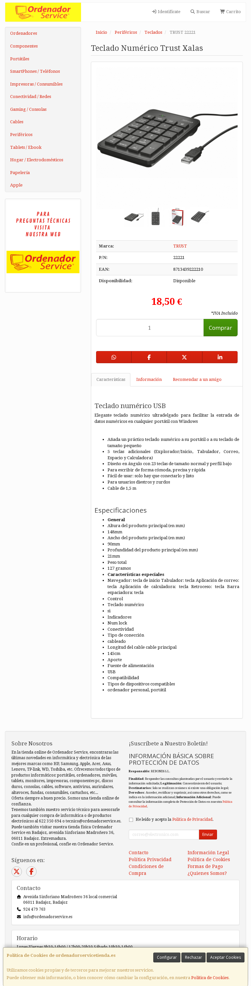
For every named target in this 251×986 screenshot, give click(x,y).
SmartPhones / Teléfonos (35, 71)
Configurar (167, 957)
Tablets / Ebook (26, 147)
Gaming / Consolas (28, 109)
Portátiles (19, 58)
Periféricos (21, 134)
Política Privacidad (150, 859)
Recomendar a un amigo (197, 379)
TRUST (180, 246)
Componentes (24, 46)
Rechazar (193, 957)
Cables (16, 121)
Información (149, 379)
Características (110, 379)
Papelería (20, 172)
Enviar (207, 834)
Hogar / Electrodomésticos (36, 159)
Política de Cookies (209, 977)
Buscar (202, 11)
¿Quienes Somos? (207, 873)
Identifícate (168, 11)
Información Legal (208, 852)
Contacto (138, 852)
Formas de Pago (205, 866)
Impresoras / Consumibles (36, 84)
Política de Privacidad (192, 819)
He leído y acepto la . (174, 819)
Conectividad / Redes (30, 96)
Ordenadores (23, 33)
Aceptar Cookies (225, 957)
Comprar (220, 327)
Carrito (233, 11)
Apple (16, 185)
